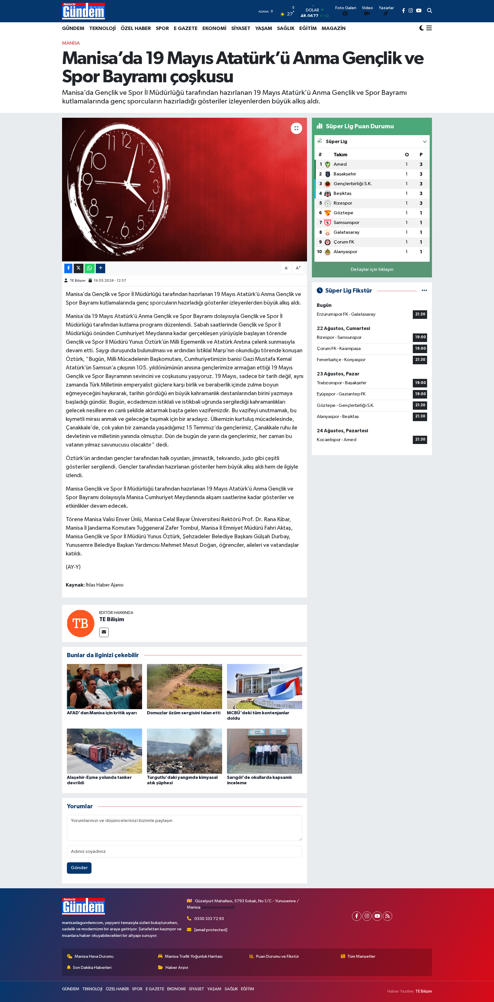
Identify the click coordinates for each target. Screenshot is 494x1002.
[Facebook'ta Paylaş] (68, 268)
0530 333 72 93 (209, 919)
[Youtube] (377, 916)
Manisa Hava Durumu (94, 956)
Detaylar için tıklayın (372, 269)
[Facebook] (356, 916)
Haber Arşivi (177, 967)
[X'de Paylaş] (78, 268)
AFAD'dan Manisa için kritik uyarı (102, 713)
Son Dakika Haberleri (92, 967)
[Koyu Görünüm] (421, 28)
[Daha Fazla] (100, 268)
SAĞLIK (285, 28)
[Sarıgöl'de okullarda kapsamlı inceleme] (264, 751)
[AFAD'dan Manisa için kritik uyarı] (104, 686)
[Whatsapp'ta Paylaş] (90, 268)
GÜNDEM (73, 28)
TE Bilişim (77, 281)
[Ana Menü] (428, 28)
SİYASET (240, 28)
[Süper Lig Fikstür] (424, 290)
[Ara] (429, 11)
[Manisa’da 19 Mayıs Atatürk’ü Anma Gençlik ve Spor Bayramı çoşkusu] (184, 189)
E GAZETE (186, 28)
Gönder (79, 867)
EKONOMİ (214, 28)
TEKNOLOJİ (102, 28)
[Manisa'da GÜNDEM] (83, 11)
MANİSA (71, 43)
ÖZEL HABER (136, 28)
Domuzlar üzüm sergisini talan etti (183, 713)
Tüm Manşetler (361, 956)
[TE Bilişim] (80, 623)
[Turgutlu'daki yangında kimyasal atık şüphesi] (184, 751)
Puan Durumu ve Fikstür (277, 956)
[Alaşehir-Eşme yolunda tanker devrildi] (104, 751)
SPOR (162, 28)
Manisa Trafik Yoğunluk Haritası (193, 956)
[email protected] (217, 907)
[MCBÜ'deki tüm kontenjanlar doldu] (264, 686)
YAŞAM (263, 28)
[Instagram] (367, 916)
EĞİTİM (308, 28)
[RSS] (387, 916)
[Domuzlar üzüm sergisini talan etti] (184, 686)
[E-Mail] (104, 632)
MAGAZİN (334, 28)
